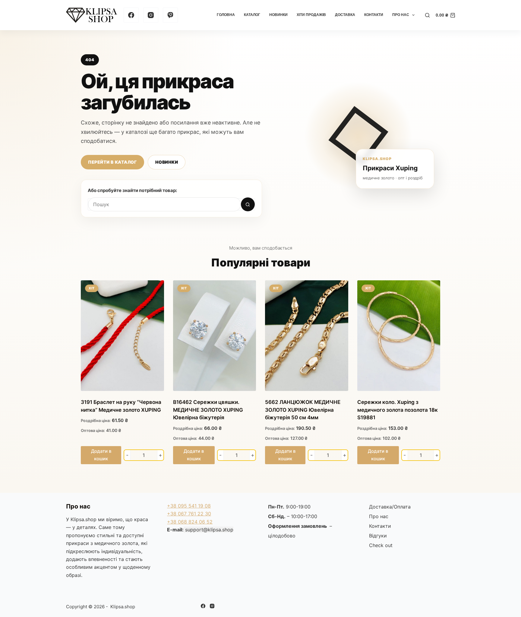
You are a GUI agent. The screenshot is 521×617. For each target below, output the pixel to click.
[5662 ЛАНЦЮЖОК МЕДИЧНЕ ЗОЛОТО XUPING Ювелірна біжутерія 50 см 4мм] (306, 335)
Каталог (252, 15)
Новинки (278, 15)
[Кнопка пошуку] (248, 204)
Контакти (373, 15)
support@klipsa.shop (209, 530)
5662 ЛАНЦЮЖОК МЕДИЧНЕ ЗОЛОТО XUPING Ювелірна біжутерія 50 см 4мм (302, 409)
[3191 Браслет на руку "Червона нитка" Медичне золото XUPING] (122, 335)
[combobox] (164, 204)
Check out (381, 545)
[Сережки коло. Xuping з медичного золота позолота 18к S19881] (398, 335)
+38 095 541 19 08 (189, 506)
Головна (226, 15)
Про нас (400, 15)
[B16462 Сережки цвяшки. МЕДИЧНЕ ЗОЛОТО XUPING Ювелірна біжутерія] (214, 335)
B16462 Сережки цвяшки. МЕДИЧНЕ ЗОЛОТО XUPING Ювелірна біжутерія (208, 409)
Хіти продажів (311, 15)
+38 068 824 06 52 (190, 522)
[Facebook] (131, 15)
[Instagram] (150, 15)
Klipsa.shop (83, 519)
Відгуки (378, 536)
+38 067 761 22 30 (189, 514)
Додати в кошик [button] (101, 454)
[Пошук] (427, 15)
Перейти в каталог (112, 162)
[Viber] (170, 15)
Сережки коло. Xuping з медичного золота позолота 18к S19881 (397, 409)
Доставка (345, 15)
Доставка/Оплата (390, 507)
